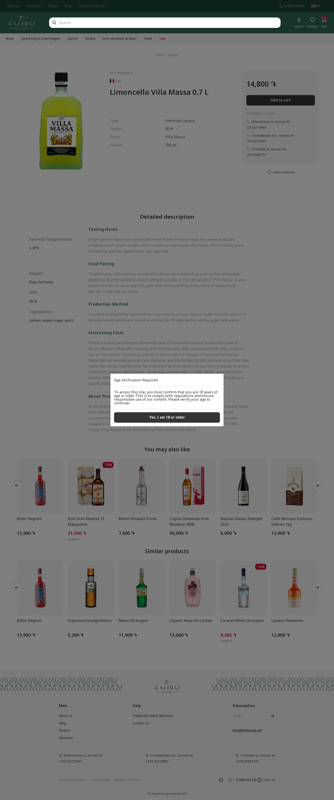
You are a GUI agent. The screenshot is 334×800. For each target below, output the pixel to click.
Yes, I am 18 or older (167, 417)
